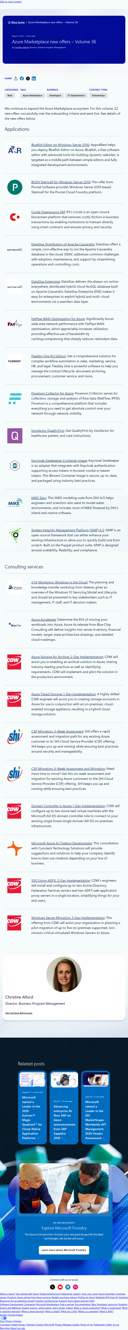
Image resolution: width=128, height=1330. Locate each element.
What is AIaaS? (52, 1311)
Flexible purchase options (64, 1297)
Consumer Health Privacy (13, 1324)
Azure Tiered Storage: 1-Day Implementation (63, 694)
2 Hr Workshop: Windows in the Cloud (59, 582)
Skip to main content (11, 1)
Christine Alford (21, 47)
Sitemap (30, 1324)
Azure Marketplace (32, 95)
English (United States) (11, 1315)
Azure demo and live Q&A (81, 1301)
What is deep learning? (32, 1311)
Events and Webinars (10, 1308)
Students (122, 1304)
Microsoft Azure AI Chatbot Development (61, 843)
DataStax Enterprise (45, 282)
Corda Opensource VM (48, 212)
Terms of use (86, 1324)
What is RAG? (107, 1311)
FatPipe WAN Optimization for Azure (58, 319)
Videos (69, 1308)
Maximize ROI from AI (107, 1297)
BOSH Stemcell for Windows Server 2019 (60, 182)
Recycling (5, 1328)
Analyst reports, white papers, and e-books (44, 1308)
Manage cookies (71, 1324)
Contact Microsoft (45, 1324)
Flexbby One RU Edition (48, 356)
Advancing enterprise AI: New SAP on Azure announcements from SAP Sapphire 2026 (64, 1122)
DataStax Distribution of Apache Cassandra (62, 244)
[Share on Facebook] (22, 78)
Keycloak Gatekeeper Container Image (59, 461)
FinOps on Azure (86, 1297)
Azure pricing (24, 1297)
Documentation (83, 1304)
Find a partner (67, 1304)
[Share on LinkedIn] (34, 78)
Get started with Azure (27, 1294)
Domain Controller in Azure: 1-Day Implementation (68, 806)
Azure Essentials (107, 1294)
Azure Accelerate (43, 620)
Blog (94, 1304)
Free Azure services (41, 1297)
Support (63, 1301)
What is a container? (88, 1311)
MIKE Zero (38, 498)
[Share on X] (28, 78)
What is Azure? (7, 1294)
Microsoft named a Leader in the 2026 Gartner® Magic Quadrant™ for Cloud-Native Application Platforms (32, 1118)
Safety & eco (112, 1324)
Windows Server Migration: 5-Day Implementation (68, 918)
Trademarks (99, 1324)
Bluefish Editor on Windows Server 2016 (60, 145)
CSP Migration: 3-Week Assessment (57, 731)
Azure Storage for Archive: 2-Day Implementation (67, 657)
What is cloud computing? (87, 1308)
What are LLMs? (69, 1311)
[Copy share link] (16, 78)
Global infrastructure (50, 1294)
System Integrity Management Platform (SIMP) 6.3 (67, 530)
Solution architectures (47, 1301)
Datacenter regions (71, 1294)
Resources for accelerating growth (17, 1301)
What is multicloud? (111, 1308)
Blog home (18, 22)
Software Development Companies (17, 1304)
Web (9, 95)
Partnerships (98, 95)
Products (11, 1297)
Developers (55, 95)
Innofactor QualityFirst (47, 431)
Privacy (59, 1324)
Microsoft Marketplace (47, 1304)
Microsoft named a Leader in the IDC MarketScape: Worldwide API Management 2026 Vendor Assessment (95, 1120)
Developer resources (107, 1304)
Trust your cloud (89, 1294)
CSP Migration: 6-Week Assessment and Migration (68, 769)
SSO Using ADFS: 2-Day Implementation (60, 880)
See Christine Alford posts (18, 1013)
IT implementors (76, 95)
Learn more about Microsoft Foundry (64, 1250)
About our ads (17, 1328)
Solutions (123, 1297)
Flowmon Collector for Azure (52, 393)
